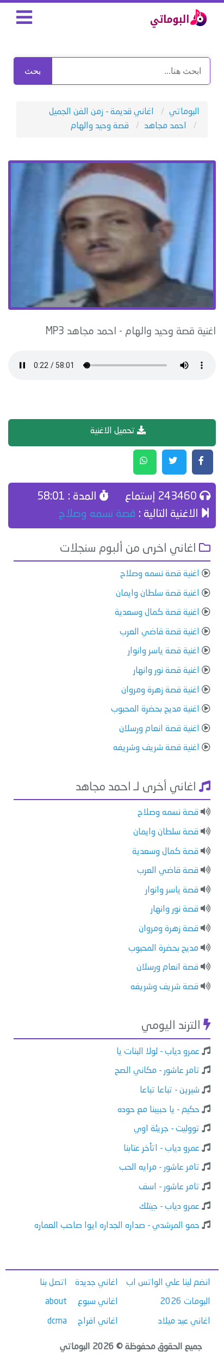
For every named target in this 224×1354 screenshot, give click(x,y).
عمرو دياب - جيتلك (169, 1206)
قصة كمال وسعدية (165, 851)
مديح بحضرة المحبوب (163, 948)
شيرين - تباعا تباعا (170, 1090)
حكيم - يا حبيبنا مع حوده (158, 1110)
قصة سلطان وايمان (165, 832)
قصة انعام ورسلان (167, 967)
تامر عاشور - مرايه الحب (159, 1167)
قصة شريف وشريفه (164, 987)
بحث (32, 71)
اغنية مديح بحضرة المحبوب (155, 709)
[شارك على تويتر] (174, 462)
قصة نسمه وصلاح (97, 514)
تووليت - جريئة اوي (167, 1129)
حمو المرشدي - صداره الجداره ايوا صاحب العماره (117, 1225)
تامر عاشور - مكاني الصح (157, 1070)
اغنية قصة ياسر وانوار (164, 651)
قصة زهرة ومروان (168, 929)
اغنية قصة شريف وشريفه (156, 748)
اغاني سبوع (98, 1301)
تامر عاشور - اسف (169, 1187)
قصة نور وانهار (174, 909)
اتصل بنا (53, 1282)
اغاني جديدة (96, 1282)
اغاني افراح (98, 1321)
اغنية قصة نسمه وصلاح (160, 574)
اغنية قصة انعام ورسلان (159, 729)
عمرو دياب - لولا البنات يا (158, 1051)
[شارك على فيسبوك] (202, 462)
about (56, 1301)
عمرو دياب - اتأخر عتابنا (161, 1148)
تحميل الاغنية (113, 431)
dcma (57, 1321)
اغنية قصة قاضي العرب (160, 632)
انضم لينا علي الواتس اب (168, 1282)
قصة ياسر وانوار (171, 890)
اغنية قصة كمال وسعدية (157, 612)
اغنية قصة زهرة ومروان (160, 690)
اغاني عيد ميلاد (184, 1321)
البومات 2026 (185, 1301)
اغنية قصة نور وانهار (166, 670)
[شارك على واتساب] (145, 462)
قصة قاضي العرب (167, 870)
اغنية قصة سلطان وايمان (158, 593)
